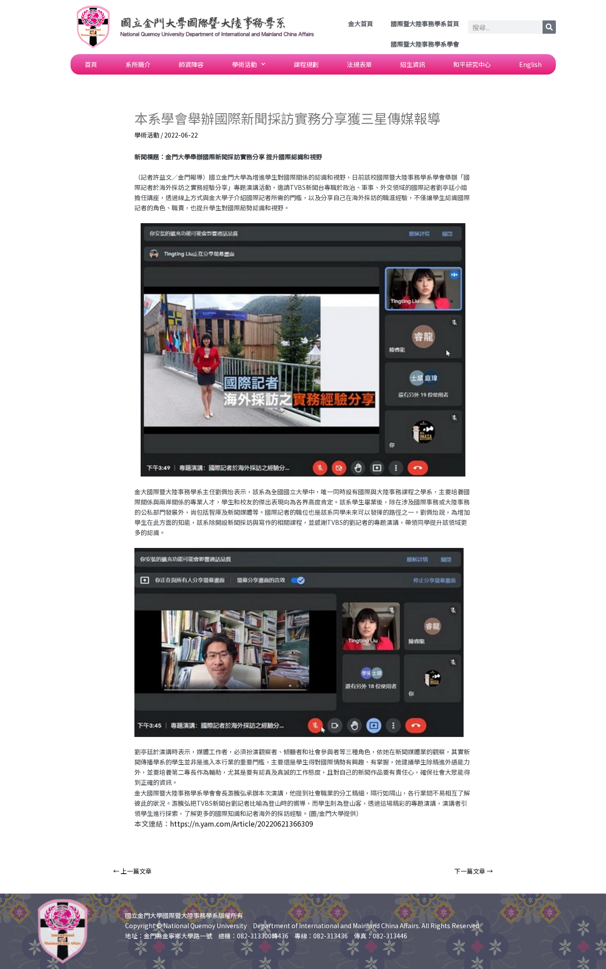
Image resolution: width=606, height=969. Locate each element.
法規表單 (359, 64)
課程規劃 (306, 64)
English (530, 64)
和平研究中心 (472, 64)
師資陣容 (191, 64)
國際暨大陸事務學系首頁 (425, 23)
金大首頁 (360, 23)
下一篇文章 (473, 871)
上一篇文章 (132, 871)
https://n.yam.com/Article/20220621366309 (241, 823)
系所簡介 (138, 64)
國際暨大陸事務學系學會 (425, 43)
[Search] (549, 27)
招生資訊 (412, 64)
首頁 (91, 64)
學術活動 (244, 64)
